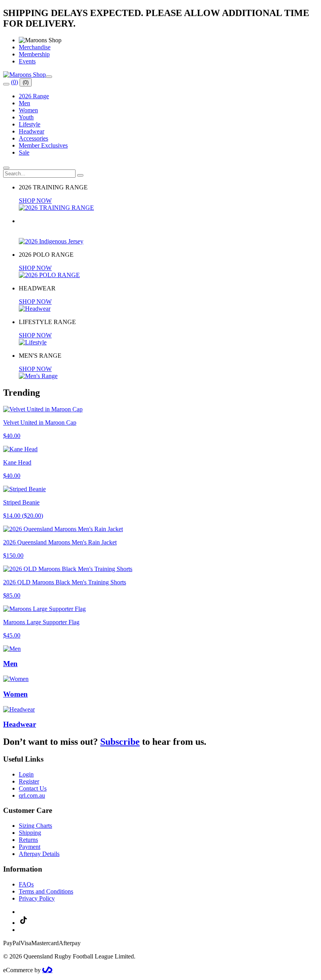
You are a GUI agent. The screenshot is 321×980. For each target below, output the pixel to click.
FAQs (26, 884)
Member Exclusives (43, 145)
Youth (26, 117)
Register (29, 781)
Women (28, 110)
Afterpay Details (39, 853)
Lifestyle (29, 124)
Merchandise (34, 47)
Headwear (31, 131)
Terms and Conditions (46, 891)
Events (27, 61)
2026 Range (34, 96)
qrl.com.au (32, 795)
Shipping (30, 832)
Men (24, 103)
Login (26, 774)
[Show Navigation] (49, 77)
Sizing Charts (35, 825)
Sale (24, 152)
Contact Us (33, 788)
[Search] (6, 84)
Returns (28, 839)
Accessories (33, 138)
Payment (29, 846)
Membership (34, 54)
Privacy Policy (37, 898)
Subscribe (120, 742)
